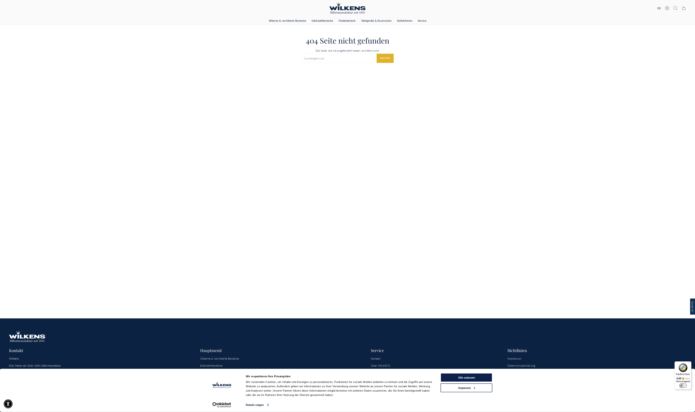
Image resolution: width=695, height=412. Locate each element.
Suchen (385, 58)
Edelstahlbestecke (211, 365)
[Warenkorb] (684, 8)
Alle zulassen (466, 377)
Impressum (514, 358)
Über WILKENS (380, 365)
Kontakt (375, 358)
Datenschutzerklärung (521, 365)
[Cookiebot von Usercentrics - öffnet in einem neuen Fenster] (222, 405)
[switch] (683, 385)
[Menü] (689, 363)
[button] (675, 8)
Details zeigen (255, 404)
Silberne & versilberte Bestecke (219, 358)
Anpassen (464, 387)
